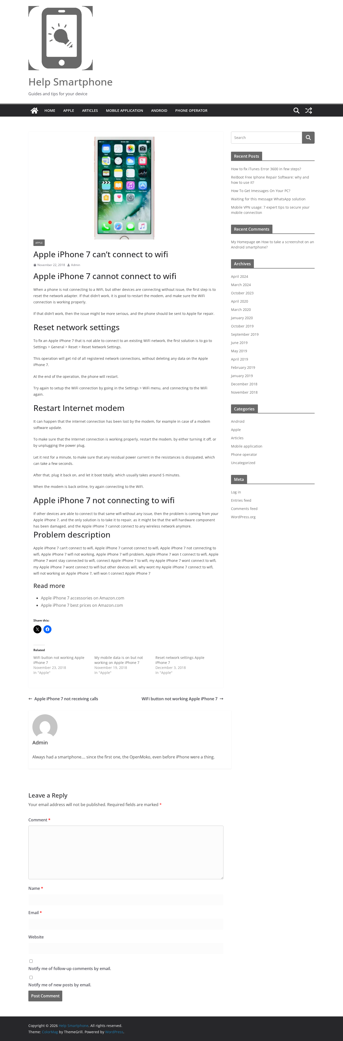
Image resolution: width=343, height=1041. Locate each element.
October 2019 (242, 326)
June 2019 (239, 342)
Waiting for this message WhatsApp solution (268, 199)
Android (159, 110)
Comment (39, 820)
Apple (68, 110)
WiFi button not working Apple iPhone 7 (179, 699)
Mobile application (124, 110)
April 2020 (239, 301)
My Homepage (243, 241)
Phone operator (191, 110)
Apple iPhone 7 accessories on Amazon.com (82, 598)
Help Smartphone (70, 82)
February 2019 (243, 367)
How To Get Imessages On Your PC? (260, 190)
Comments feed (244, 508)
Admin (75, 265)
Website (36, 937)
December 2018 (244, 384)
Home (49, 110)
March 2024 (241, 284)
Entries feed (241, 500)
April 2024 (239, 276)
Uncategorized (243, 462)
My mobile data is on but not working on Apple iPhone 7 (118, 660)
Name (35, 888)
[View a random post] (309, 111)
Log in (236, 492)
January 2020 (242, 317)
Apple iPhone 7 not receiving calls (66, 699)
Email (35, 912)
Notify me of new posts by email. (59, 985)
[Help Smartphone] (34, 111)
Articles (90, 110)
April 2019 (239, 359)
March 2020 (241, 309)
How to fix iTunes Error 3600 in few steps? (266, 168)
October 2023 (242, 293)
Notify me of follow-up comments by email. (69, 968)
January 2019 (242, 375)
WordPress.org (243, 516)
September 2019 (245, 334)
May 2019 (239, 351)
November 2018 (244, 392)
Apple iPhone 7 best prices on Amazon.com (82, 605)
